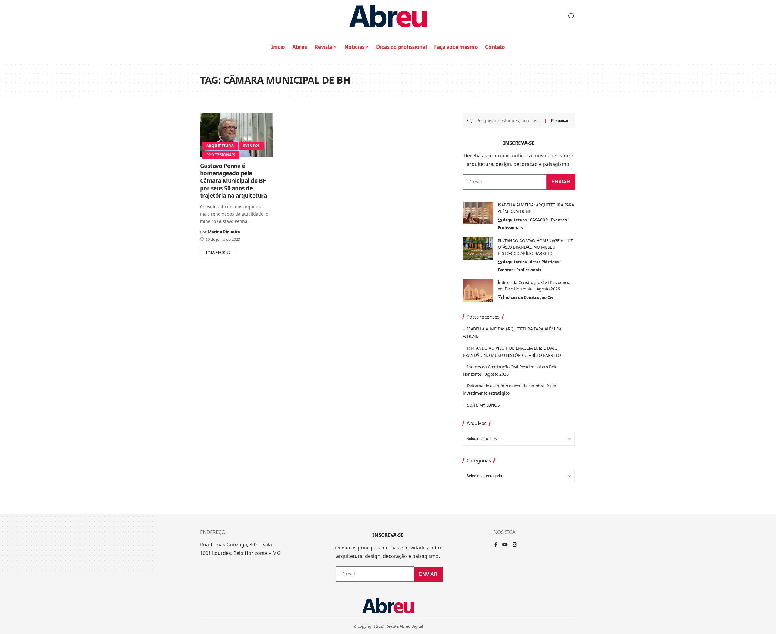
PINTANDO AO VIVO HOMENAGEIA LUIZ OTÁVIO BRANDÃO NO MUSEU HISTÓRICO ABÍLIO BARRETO (535, 247)
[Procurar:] (508, 120)
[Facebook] (495, 545)
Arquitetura (220, 145)
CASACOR (539, 220)
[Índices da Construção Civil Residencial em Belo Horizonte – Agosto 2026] (478, 290)
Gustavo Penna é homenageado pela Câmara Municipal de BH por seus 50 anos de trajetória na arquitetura (233, 181)
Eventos (251, 145)
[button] (571, 16)
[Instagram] (515, 545)
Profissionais (220, 155)
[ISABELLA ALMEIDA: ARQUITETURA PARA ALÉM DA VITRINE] (478, 213)
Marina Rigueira (224, 232)
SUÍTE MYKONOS (483, 405)
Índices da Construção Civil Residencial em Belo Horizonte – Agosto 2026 (535, 286)
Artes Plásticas (544, 262)
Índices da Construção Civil (529, 297)
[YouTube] (505, 545)
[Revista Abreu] (388, 16)
